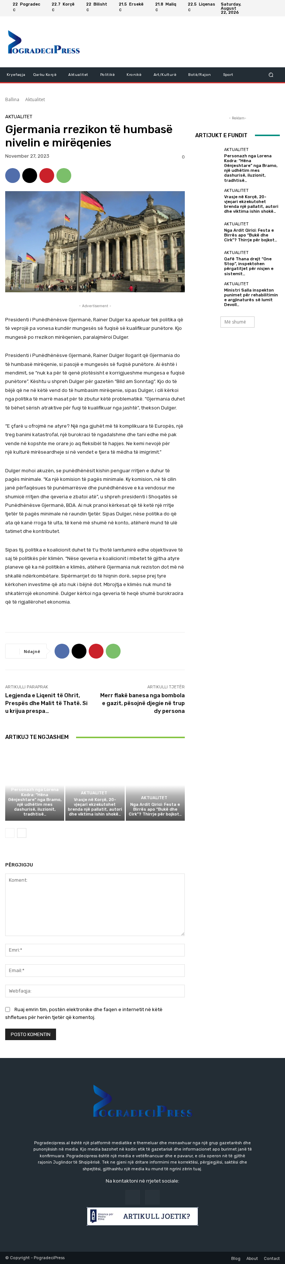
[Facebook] (265, 8)
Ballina (12, 99)
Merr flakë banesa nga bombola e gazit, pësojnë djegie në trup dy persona (142, 703)
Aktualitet (35, 99)
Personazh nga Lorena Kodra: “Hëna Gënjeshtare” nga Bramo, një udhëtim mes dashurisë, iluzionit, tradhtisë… (35, 802)
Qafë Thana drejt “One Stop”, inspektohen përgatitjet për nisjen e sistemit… (248, 266)
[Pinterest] (46, 175)
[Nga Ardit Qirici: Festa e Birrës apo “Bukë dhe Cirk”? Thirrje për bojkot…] (155, 784)
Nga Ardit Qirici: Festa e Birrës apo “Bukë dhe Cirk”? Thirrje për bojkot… (155, 809)
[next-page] (21, 833)
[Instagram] (273, 8)
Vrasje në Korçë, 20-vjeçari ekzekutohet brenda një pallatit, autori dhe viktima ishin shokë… (95, 807)
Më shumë (235, 322)
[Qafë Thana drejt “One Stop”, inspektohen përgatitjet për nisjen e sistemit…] (207, 263)
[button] (271, 74)
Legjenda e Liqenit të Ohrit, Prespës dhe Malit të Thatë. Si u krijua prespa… (46, 703)
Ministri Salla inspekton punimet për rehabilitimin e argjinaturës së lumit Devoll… (251, 298)
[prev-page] (9, 833)
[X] (29, 175)
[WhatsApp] (63, 175)
